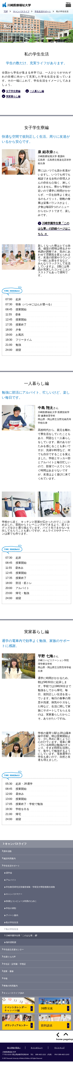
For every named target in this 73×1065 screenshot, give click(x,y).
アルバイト (11, 880)
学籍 (5, 978)
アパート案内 (12, 915)
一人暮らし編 (37, 91)
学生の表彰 (11, 908)
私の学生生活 (12, 922)
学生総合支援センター (13, 949)
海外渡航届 (11, 942)
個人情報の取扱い (14, 1048)
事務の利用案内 (10, 986)
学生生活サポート (43, 11)
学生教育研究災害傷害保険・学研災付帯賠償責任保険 (30, 887)
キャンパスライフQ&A (13, 993)
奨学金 (9, 873)
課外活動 (7, 851)
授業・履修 (8, 971)
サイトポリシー (37, 1048)
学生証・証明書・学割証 (14, 964)
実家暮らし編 (13, 96)
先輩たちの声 (9, 957)
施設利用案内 (9, 858)
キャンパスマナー (14, 894)
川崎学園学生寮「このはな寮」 (20, 935)
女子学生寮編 (13, 91)
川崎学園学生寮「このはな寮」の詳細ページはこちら (54, 228)
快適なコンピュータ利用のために (21, 901)
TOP (6, 11)
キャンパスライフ (21, 11)
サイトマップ (59, 1048)
